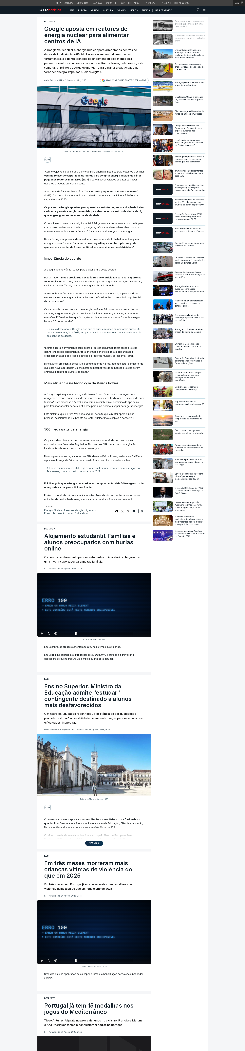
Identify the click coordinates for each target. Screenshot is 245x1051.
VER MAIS (94, 843)
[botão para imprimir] (142, 512)
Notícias (68, 3)
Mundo (95, 10)
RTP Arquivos (181, 3)
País (72, 10)
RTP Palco (133, 3)
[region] (94, 605)
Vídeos (134, 10)
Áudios (146, 10)
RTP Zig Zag (149, 3)
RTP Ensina (165, 3)
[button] (199, 10)
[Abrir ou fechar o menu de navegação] (203, 10)
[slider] (104, 634)
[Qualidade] (139, 633)
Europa (82, 10)
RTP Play (120, 3)
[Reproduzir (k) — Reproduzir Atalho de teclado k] (42, 633)
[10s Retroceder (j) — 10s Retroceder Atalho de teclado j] (48, 633)
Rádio (109, 3)
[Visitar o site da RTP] (58, 3)
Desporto (82, 3)
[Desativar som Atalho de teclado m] (55, 633)
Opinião (121, 10)
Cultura (108, 10)
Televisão (96, 3)
